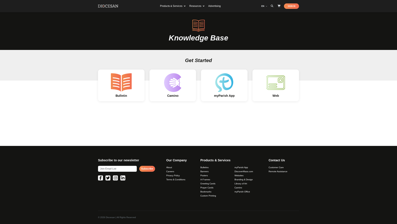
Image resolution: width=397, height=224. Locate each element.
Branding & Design (243, 179)
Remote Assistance (278, 171)
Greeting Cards (207, 183)
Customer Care (276, 167)
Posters (204, 175)
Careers (170, 171)
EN (263, 6)
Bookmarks (205, 191)
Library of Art (240, 183)
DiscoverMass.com (243, 171)
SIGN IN (291, 6)
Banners (204, 171)
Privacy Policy (173, 175)
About (169, 167)
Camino (238, 187)
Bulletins (204, 167)
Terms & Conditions (175, 179)
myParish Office (242, 191)
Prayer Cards (206, 187)
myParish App (241, 167)
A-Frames (205, 179)
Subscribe (147, 168)
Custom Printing (208, 195)
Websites (238, 175)
